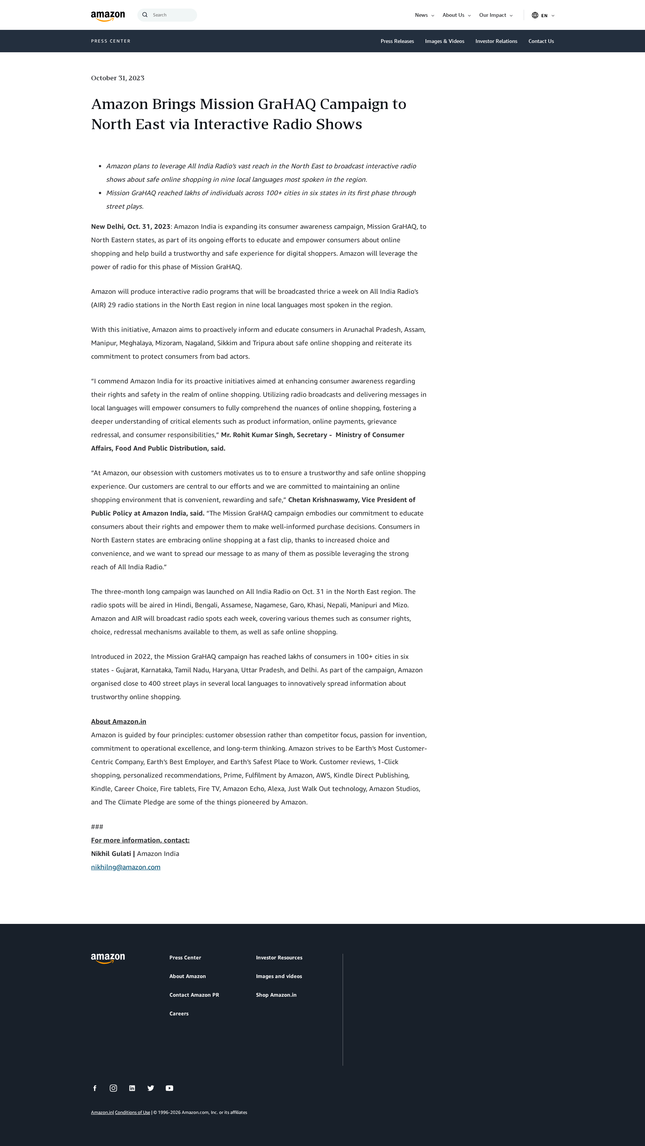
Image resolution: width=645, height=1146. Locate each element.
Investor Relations (496, 41)
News (421, 15)
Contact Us (541, 41)
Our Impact (492, 15)
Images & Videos (444, 41)
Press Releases (397, 41)
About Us (453, 15)
